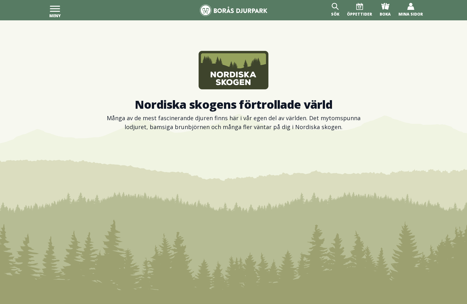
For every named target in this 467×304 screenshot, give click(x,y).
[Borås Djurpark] (233, 10)
